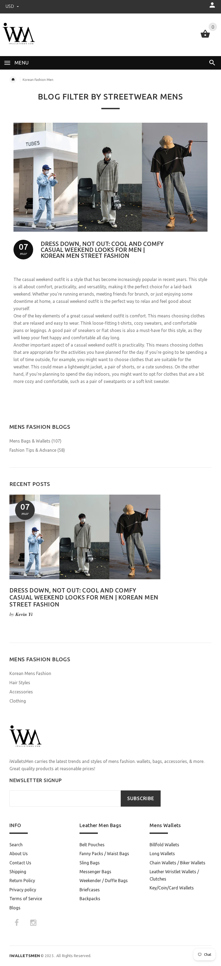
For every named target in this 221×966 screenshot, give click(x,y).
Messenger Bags (95, 871)
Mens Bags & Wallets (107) (35, 441)
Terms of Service (25, 898)
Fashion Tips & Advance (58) (37, 450)
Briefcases (90, 889)
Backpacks (90, 898)
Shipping (17, 871)
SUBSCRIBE (140, 798)
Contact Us (20, 862)
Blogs (14, 907)
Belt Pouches (92, 844)
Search (16, 844)
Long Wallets (162, 853)
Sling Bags (90, 862)
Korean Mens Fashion (30, 673)
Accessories (21, 691)
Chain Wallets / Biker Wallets (177, 862)
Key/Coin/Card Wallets (172, 887)
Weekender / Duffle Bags (104, 880)
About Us (18, 853)
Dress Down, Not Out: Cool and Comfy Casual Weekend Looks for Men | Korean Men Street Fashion (102, 249)
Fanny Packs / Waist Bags (104, 853)
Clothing (17, 700)
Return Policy (22, 880)
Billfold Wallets (164, 844)
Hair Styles (19, 682)
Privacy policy (22, 889)
